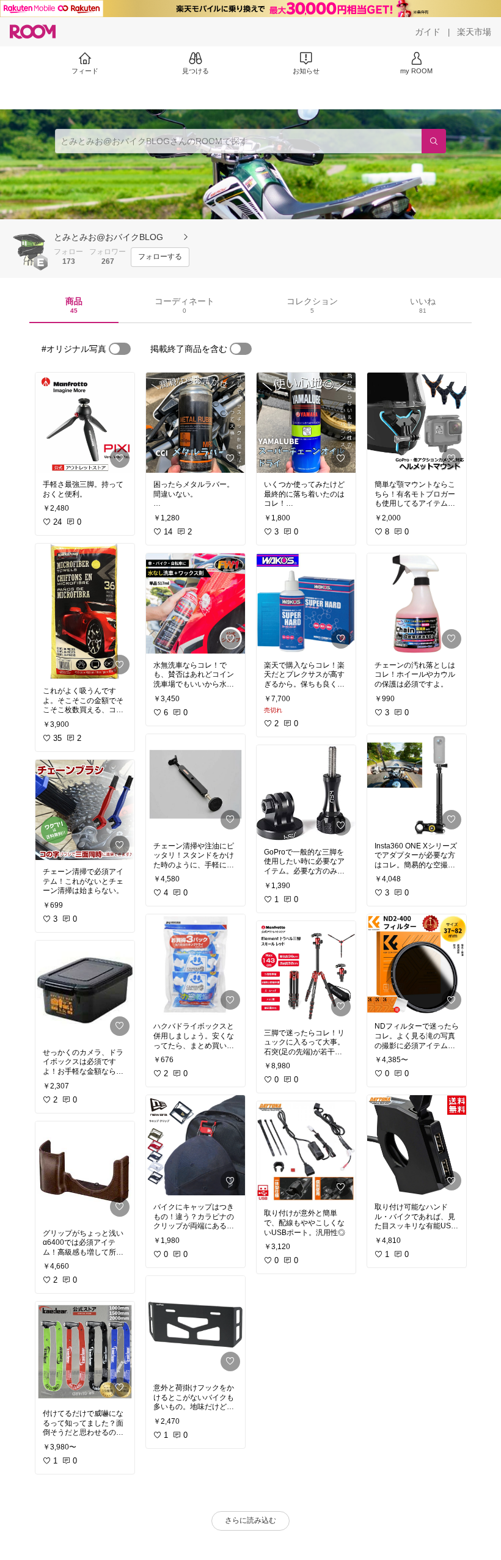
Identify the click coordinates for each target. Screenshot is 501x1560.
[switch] (120, 349)
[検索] (434, 141)
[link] (84, 423)
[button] (29, 246)
